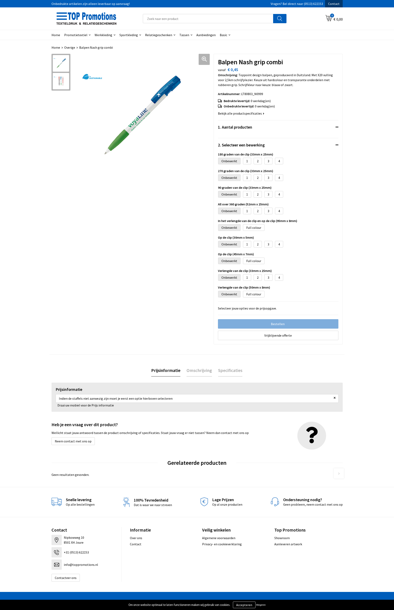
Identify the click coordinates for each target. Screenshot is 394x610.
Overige (69, 47)
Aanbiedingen (206, 35)
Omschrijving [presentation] (199, 370)
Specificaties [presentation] (230, 370)
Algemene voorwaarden (218, 538)
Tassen (184, 35)
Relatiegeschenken (158, 35)
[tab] (165, 370)
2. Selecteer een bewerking (241, 144)
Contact (334, 4)
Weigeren (261, 604)
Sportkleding (128, 35)
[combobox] (208, 18)
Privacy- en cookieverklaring (222, 544)
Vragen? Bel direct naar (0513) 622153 (297, 4)
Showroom (282, 538)
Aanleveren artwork (288, 544)
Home (56, 35)
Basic (223, 35)
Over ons (136, 538)
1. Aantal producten (235, 127)
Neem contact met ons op (73, 441)
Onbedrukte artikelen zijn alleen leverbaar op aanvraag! (91, 4)
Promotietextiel (75, 35)
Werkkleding (103, 35)
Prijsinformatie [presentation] (165, 370)
